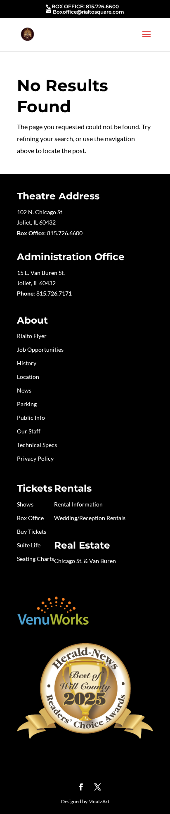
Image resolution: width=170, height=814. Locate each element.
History (26, 363)
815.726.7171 (54, 293)
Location (28, 376)
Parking (27, 403)
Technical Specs (37, 444)
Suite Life (28, 545)
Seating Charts (35, 558)
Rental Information (78, 504)
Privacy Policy (35, 458)
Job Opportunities (40, 349)
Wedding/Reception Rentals (89, 517)
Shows (25, 504)
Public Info (31, 417)
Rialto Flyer (32, 335)
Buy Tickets (31, 531)
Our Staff (28, 431)
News (24, 390)
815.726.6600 (65, 233)
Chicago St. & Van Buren (85, 560)
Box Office (30, 517)
